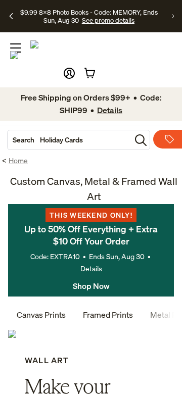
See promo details (108, 20)
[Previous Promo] (11, 16)
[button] (69, 73)
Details (91, 268)
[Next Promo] (173, 16)
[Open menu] (15, 48)
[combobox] (69, 140)
